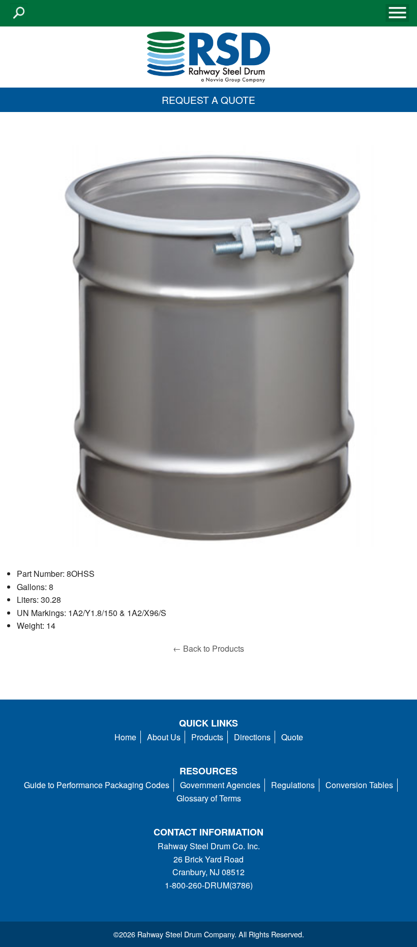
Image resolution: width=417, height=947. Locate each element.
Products (207, 737)
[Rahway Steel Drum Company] (208, 56)
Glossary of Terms (208, 798)
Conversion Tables (359, 785)
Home (125, 737)
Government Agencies (220, 785)
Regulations (293, 785)
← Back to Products (208, 648)
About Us (164, 737)
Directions (252, 737)
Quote (292, 737)
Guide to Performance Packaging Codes (96, 785)
